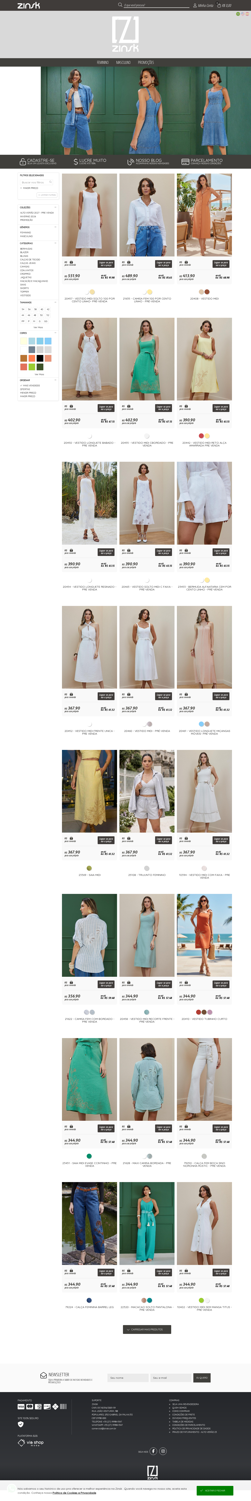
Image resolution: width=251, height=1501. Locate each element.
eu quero (201, 1377)
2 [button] (128, 150)
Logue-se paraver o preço (106, 263)
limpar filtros (48, 195)
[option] (125, 111)
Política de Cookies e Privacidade (74, 1493)
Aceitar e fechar (215, 1490)
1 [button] (123, 150)
